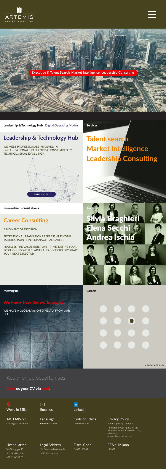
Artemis (19, 14)
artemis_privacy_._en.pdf (120, 423)
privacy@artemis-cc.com (119, 436)
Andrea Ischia (110, 237)
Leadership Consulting (121, 158)
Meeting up (11, 291)
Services (91, 125)
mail (45, 389)
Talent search (107, 139)
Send (10, 389)
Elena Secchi (108, 228)
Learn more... (41, 194)
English (44, 423)
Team (89, 208)
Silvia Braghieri (112, 219)
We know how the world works (33, 302)
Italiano (54, 423)
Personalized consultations (21, 208)
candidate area (154, 365)
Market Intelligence (117, 149)
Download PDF (81, 423)
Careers (91, 291)
